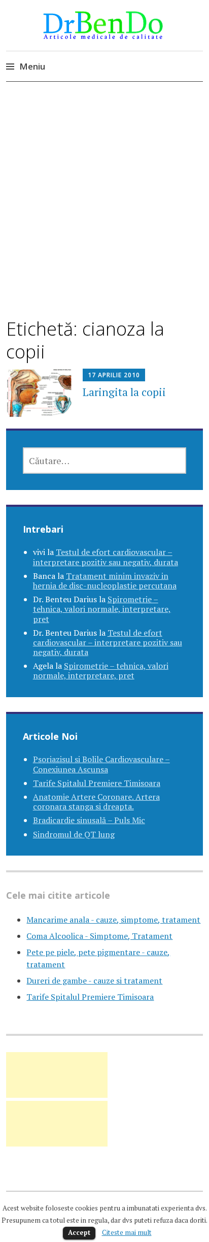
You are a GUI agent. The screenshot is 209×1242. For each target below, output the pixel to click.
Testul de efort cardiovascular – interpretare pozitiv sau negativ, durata (105, 556)
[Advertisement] (104, 208)
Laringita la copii (124, 392)
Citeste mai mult (127, 1232)
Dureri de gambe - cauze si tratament (94, 980)
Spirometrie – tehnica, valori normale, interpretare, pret (102, 609)
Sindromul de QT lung (74, 834)
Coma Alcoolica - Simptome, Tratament (99, 935)
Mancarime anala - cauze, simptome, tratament (113, 919)
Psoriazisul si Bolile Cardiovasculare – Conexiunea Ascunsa (101, 764)
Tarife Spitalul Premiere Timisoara (96, 783)
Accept (79, 1232)
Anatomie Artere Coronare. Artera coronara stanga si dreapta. (96, 801)
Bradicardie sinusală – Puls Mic (89, 820)
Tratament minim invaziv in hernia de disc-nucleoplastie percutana (105, 580)
